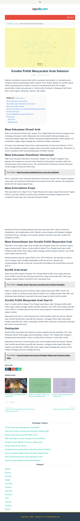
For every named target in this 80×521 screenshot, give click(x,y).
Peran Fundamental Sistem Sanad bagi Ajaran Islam (24, 456)
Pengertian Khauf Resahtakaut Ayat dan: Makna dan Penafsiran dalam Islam (20, 409)
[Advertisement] (40, 213)
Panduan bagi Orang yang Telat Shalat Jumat (63, 395)
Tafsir (7, 498)
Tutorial (7, 509)
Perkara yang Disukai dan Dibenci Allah (64, 408)
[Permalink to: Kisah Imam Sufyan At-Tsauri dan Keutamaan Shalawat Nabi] (40, 385)
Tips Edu (8, 501)
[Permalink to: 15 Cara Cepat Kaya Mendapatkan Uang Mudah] (16, 385)
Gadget (7, 479)
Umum (12, 402)
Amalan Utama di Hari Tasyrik (16, 445)
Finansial (8, 476)
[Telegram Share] (16, 369)
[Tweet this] (9, 369)
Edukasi (8, 469)
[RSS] (40, 2)
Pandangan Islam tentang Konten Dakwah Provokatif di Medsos (28, 449)
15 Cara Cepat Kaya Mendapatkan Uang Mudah (15, 395)
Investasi (8, 487)
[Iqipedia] (40, 8)
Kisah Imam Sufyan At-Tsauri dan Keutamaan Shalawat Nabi (39, 395)
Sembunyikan (20, 98)
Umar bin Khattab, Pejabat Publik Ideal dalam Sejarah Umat (26, 453)
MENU (72, 17)
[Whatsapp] (20, 369)
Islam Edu (8, 490)
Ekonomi (8, 472)
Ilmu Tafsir (8, 483)
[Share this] (6, 369)
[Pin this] (13, 369)
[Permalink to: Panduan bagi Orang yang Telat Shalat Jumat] (64, 385)
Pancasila (8, 494)
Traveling (8, 505)
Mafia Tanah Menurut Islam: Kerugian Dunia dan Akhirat (25, 438)
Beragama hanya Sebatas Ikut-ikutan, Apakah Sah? (23, 442)
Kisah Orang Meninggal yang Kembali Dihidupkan (23, 460)
